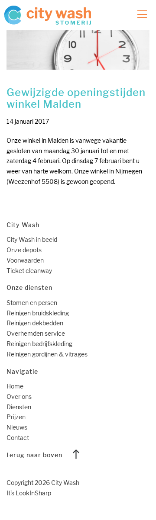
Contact (17, 437)
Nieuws (16, 427)
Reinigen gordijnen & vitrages (47, 354)
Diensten (18, 407)
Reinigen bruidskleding (37, 313)
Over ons (19, 396)
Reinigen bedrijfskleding (39, 343)
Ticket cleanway (29, 270)
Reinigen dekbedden (34, 323)
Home (14, 386)
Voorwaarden (25, 260)
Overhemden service (35, 333)
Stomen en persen (31, 302)
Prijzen (16, 416)
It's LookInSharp (28, 493)
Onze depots (24, 250)
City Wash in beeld (31, 239)
